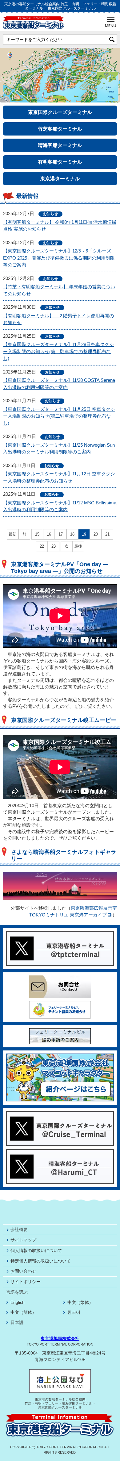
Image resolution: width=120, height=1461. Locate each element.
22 (42, 546)
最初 (13, 534)
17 (60, 534)
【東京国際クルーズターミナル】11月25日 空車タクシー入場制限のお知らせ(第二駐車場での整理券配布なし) (59, 416)
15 (37, 534)
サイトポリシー (25, 1281)
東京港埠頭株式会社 (60, 1338)
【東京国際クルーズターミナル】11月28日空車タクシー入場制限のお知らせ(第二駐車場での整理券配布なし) (58, 351)
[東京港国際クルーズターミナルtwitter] (60, 1113)
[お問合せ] (60, 978)
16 (49, 534)
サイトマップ (23, 1240)
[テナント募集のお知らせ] (60, 1003)
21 (107, 534)
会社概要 (19, 1229)
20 (96, 534)
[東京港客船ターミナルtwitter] (60, 933)
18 (72, 534)
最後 (78, 547)
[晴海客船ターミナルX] (60, 1151)
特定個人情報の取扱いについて (40, 1261)
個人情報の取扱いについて (36, 1250)
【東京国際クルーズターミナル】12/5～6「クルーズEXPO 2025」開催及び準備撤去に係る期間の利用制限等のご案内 (59, 257)
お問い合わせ (23, 1271)
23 (53, 546)
